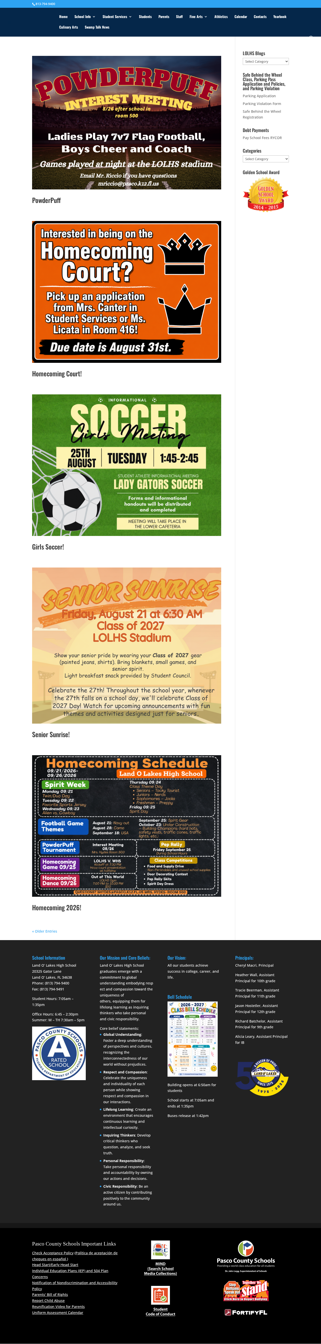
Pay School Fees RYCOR (262, 137)
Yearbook (279, 17)
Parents (163, 17)
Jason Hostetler (248, 1005)
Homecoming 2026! (56, 907)
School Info (82, 17)
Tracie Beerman (248, 990)
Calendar (240, 17)
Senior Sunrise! (51, 734)
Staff (179, 17)
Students (145, 17)
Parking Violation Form (262, 103)
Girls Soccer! (48, 546)
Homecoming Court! (57, 373)
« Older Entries (44, 931)
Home (63, 17)
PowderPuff (46, 200)
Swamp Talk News (97, 27)
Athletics (221, 17)
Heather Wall (246, 974)
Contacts (260, 17)
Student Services (115, 17)
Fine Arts (196, 17)
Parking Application (259, 95)
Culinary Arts (68, 27)
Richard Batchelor (250, 1021)
